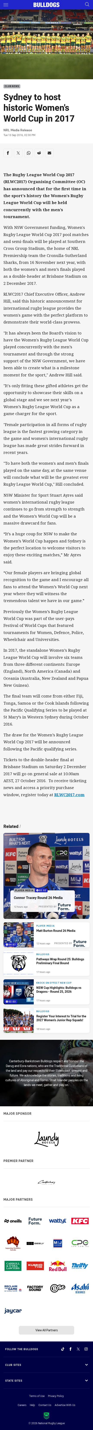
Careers (22, 1405)
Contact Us (44, 1405)
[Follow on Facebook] (70, 1349)
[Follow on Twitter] (78, 1349)
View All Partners (46, 1330)
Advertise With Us (65, 1405)
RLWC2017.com (69, 794)
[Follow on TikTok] (62, 1349)
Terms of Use (37, 1396)
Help (32, 1405)
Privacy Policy (56, 1396)
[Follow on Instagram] (86, 1349)
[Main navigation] (5, 4)
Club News (12, 86)
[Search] (87, 4)
